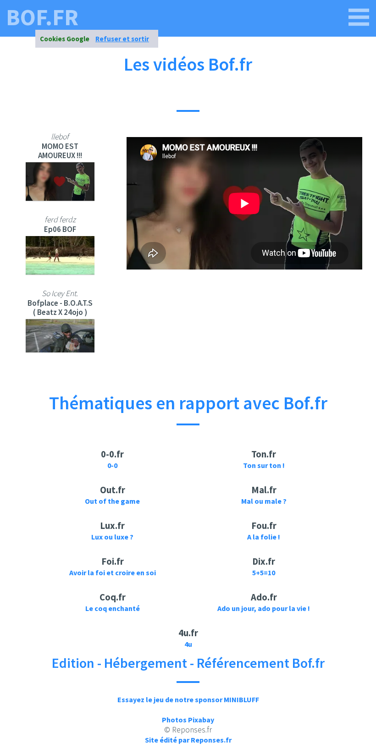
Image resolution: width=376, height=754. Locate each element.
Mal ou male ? (264, 501)
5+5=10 (263, 572)
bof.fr (42, 17)
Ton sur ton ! (264, 465)
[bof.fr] (359, 17)
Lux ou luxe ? (112, 536)
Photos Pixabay (188, 719)
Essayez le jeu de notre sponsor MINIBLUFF (188, 699)
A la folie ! (263, 536)
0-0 (112, 465)
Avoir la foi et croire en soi (112, 572)
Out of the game (112, 501)
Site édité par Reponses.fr (188, 739)
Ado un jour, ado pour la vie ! (263, 608)
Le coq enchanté (112, 608)
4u (188, 644)
